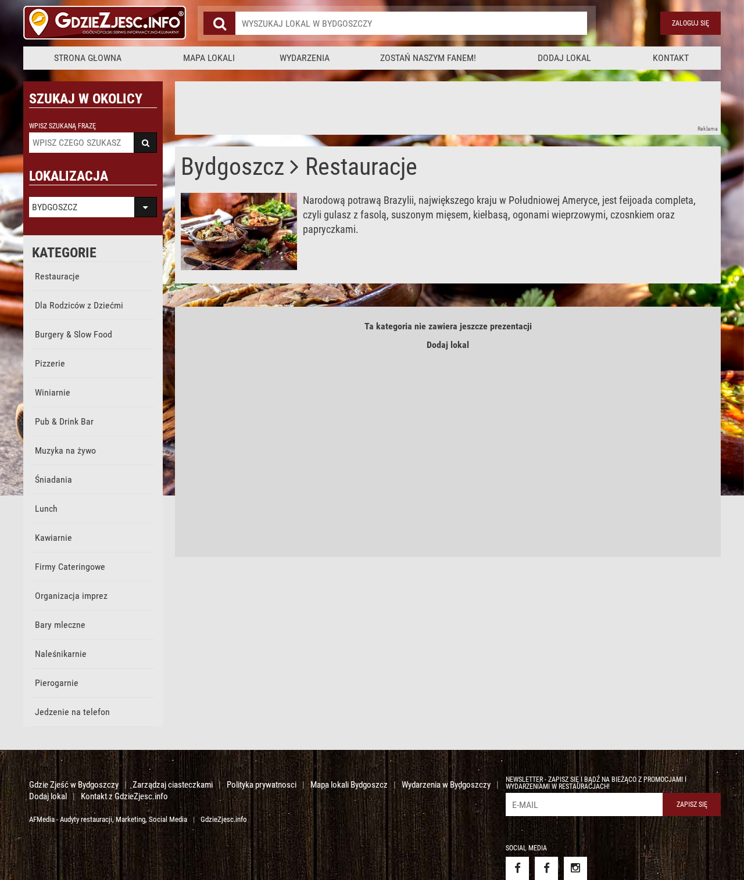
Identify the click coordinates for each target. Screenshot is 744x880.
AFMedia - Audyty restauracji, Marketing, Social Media (108, 819)
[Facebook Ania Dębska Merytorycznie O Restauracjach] (546, 868)
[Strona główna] (104, 23)
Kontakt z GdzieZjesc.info (124, 796)
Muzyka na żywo (65, 450)
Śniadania (53, 479)
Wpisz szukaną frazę (62, 126)
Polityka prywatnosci (261, 785)
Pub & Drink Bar (64, 421)
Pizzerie (50, 363)
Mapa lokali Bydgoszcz (349, 785)
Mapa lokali (209, 57)
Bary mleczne (60, 624)
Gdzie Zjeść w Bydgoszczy (74, 785)
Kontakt (671, 57)
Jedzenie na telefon (72, 711)
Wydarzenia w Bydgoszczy (446, 785)
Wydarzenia (305, 57)
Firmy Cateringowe (70, 566)
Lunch (46, 508)
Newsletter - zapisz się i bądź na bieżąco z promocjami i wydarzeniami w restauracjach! (596, 783)
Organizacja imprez (71, 595)
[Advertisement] (386, 107)
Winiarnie (52, 392)
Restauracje (57, 276)
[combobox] (411, 23)
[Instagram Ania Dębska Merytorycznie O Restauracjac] (575, 868)
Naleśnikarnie (61, 653)
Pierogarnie (56, 682)
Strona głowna (87, 57)
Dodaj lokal (564, 57)
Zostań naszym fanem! (428, 57)
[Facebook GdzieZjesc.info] (517, 868)
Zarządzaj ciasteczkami (173, 785)
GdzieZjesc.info (224, 819)
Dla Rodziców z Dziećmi (79, 305)
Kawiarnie (53, 537)
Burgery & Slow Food (73, 334)
